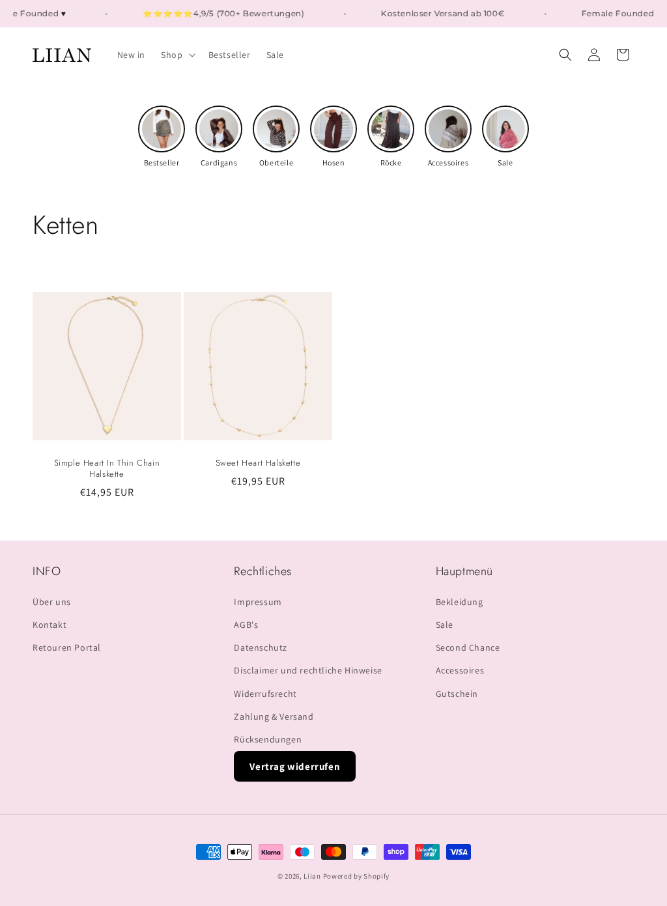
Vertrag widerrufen (294, 766)
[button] (176, 54)
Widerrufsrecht (265, 694)
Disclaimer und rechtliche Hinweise (308, 670)
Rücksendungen (268, 739)
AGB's (246, 624)
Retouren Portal (67, 647)
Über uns (52, 602)
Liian (312, 876)
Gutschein (457, 694)
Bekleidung (459, 602)
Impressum (257, 602)
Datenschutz (260, 647)
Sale (444, 624)
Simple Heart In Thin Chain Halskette (107, 469)
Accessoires (460, 670)
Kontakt (49, 624)
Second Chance (468, 647)
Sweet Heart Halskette (258, 463)
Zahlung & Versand (273, 716)
